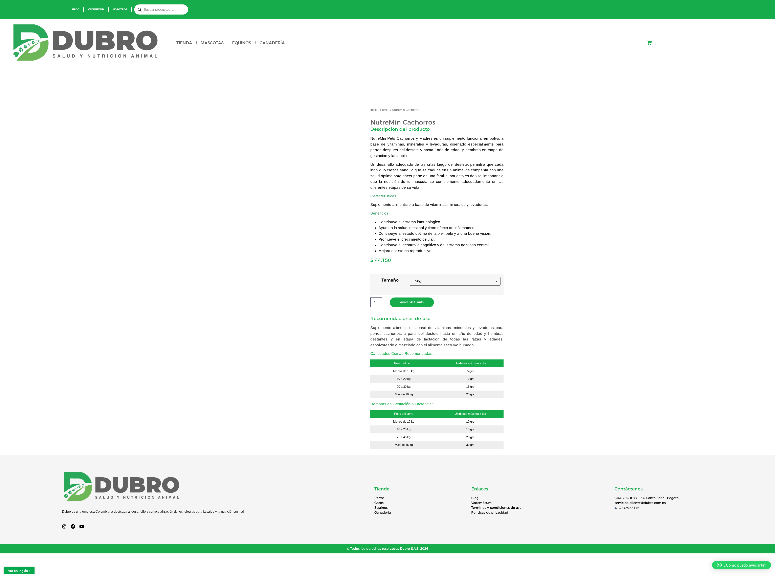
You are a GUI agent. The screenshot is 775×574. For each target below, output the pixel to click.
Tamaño (390, 280)
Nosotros (120, 9)
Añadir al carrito (412, 302)
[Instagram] (64, 526)
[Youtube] (81, 526)
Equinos (241, 42)
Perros (384, 110)
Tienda (184, 42)
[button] (741, 565)
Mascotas (212, 42)
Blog (75, 9)
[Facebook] (73, 526)
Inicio (374, 110)
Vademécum (96, 9)
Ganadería (272, 42)
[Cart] (649, 43)
